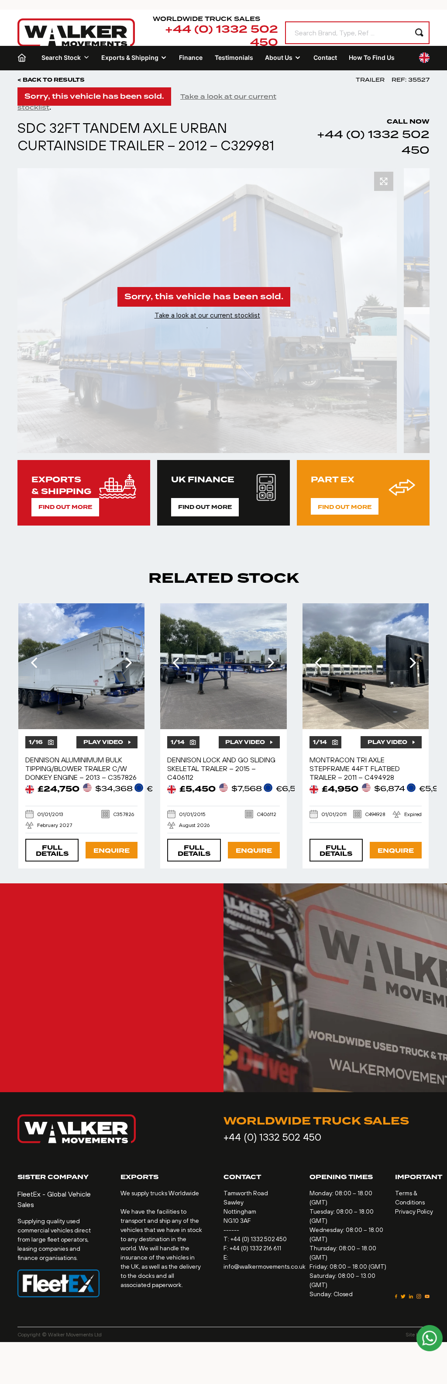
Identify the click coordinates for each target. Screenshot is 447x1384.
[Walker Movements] (76, 32)
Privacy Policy (414, 1211)
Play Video (103, 742)
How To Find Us (372, 57)
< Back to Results (51, 80)
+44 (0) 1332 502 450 (221, 36)
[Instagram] (418, 1296)
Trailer (370, 79)
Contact (325, 57)
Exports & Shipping (129, 57)
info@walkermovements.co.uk (265, 1266)
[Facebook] (396, 1296)
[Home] (23, 57)
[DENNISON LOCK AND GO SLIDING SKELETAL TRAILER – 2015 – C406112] (223, 666)
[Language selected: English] (424, 57)
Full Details (52, 850)
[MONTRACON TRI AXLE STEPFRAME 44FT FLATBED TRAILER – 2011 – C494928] (366, 666)
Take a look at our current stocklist (207, 315)
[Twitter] (403, 1296)
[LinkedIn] (411, 1296)
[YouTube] (427, 1296)
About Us (278, 57)
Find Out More (65, 507)
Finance (191, 57)
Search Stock (61, 57)
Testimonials (234, 57)
